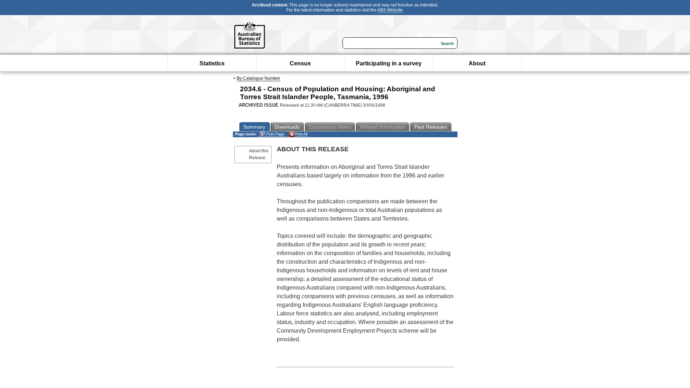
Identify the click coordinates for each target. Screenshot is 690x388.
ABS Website (390, 10)
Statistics (212, 63)
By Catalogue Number (258, 78)
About (477, 63)
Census (300, 63)
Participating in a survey (389, 63)
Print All (301, 134)
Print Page (274, 134)
